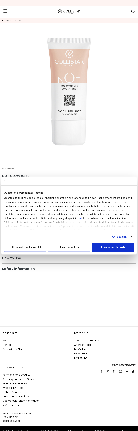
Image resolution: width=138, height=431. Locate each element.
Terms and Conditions (16, 396)
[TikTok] (133, 371)
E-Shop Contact (12, 392)
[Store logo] (69, 11)
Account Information (86, 340)
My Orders (80, 349)
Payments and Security (16, 374)
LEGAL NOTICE (10, 417)
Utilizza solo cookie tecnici (25, 247)
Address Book (82, 345)
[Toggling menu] (5, 11)
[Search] (133, 11)
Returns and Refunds (15, 383)
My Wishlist (80, 353)
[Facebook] (101, 371)
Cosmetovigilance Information (21, 401)
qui (80, 218)
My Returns (80, 358)
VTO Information (12, 405)
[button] (69, 258)
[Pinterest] (114, 371)
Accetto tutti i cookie (113, 247)
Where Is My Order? (14, 388)
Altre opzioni (119, 236)
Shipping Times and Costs (18, 379)
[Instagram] (120, 371)
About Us (8, 340)
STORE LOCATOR (12, 421)
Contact (7, 345)
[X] (108, 371)
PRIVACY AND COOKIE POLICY (18, 413)
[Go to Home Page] (2, 20)
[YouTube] (127, 371)
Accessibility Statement (16, 349)
